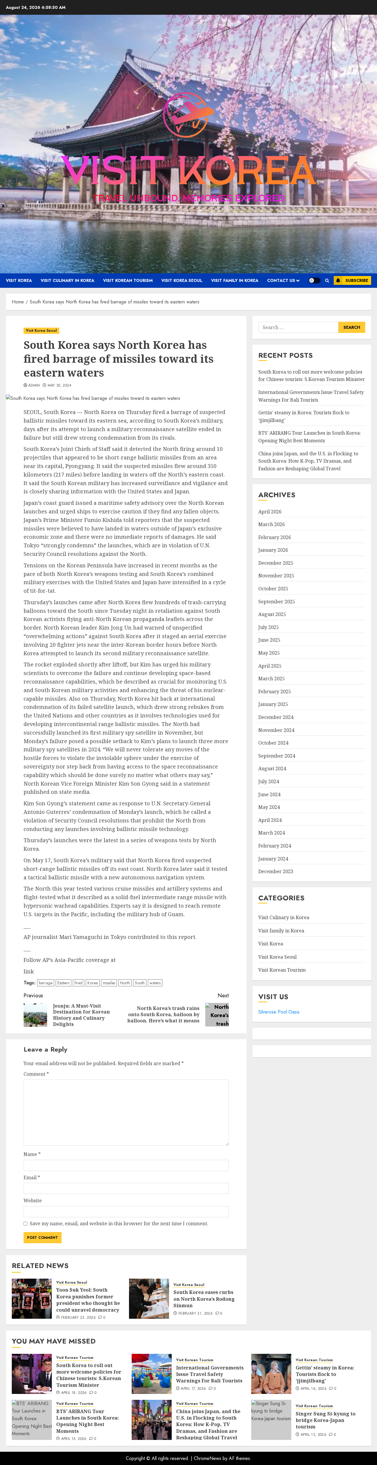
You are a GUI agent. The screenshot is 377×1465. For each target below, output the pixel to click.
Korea (92, 983)
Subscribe (356, 280)
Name (32, 1154)
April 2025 (270, 666)
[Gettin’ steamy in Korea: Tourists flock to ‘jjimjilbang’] (271, 1374)
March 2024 (271, 833)
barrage (45, 983)
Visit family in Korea (234, 280)
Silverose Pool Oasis (279, 1012)
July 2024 (268, 782)
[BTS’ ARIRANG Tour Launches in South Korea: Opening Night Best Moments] (32, 1420)
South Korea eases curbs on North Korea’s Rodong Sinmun (204, 1299)
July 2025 (268, 627)
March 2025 (271, 679)
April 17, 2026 (193, 1389)
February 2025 (274, 691)
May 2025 (269, 653)
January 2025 (273, 704)
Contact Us (281, 280)
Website (33, 1200)
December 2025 (275, 563)
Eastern (63, 983)
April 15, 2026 (74, 1439)
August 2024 (272, 769)
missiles (109, 983)
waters (155, 983)
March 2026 (271, 524)
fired (78, 983)
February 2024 (274, 846)
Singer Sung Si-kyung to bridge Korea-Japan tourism (325, 1420)
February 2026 (274, 537)
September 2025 (276, 601)
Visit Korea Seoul (181, 280)
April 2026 (270, 511)
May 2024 (269, 807)
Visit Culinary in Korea (67, 280)
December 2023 (275, 871)
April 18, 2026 (74, 1393)
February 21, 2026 (195, 1313)
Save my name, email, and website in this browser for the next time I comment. (119, 1223)
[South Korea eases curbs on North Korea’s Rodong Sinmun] (149, 1299)
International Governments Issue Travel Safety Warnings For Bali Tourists (210, 1374)
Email (32, 1177)
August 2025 (272, 614)
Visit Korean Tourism (128, 280)
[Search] (327, 280)
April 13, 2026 (313, 1435)
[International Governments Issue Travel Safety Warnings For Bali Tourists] (152, 1374)
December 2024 (275, 717)
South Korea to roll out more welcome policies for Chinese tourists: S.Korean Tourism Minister (88, 1375)
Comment (36, 1074)
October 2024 (273, 743)
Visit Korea (19, 280)
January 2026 (273, 550)
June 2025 (269, 640)
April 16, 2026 (314, 1389)
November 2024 (276, 730)
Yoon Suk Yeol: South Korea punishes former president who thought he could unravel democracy (88, 1300)
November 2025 (276, 576)
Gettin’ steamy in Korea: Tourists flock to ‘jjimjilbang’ (325, 1374)
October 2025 (273, 589)
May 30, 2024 (59, 385)
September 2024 (276, 756)
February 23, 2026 (78, 1317)
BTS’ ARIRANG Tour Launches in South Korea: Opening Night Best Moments (87, 1421)
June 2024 (269, 794)
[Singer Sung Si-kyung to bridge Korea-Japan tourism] (271, 1420)
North (125, 983)
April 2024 (270, 820)
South (140, 983)
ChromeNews (207, 1458)
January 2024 (273, 858)
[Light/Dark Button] (314, 280)
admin (34, 385)
